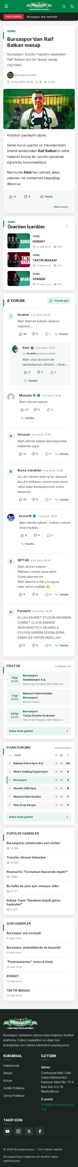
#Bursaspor (61, 206)
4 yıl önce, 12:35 (51, 395)
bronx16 (25, 516)
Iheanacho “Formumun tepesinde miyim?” (37, 872)
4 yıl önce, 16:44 (41, 560)
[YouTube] (7, 1131)
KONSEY (39, 241)
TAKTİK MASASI (45, 260)
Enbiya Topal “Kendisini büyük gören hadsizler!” (34, 902)
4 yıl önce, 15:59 (47, 516)
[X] (29, 1131)
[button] (6, 6)
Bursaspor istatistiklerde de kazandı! (34, 947)
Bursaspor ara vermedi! (42, 16)
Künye (7, 1080)
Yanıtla (63, 334)
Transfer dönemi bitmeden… (28, 857)
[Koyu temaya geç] (72, 6)
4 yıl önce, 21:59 (45, 347)
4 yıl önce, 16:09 (42, 611)
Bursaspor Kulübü (25, 75)
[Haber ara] (64, 6)
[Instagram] (18, 1131)
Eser (26, 348)
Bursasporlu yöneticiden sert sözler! (33, 843)
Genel (11, 31)
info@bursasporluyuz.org (57, 1107)
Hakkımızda (11, 1065)
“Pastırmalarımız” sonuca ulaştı (30, 961)
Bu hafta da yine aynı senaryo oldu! (33, 886)
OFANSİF (39, 279)
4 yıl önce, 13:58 (53, 470)
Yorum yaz (61, 300)
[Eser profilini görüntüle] (16, 349)
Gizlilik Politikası (14, 1088)
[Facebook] (40, 1131)
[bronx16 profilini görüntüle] (11, 518)
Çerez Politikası (14, 1095)
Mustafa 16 (27, 395)
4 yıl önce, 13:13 (41, 434)
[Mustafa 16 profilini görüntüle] (11, 397)
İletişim (7, 1073)
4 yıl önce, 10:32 (40, 314)
